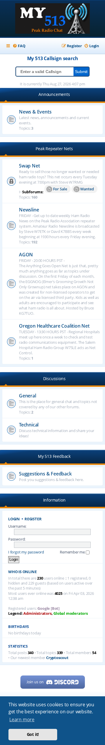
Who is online (22, 571)
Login (14, 519)
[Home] (52, 19)
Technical (28, 424)
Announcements (54, 94)
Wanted (87, 189)
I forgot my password (26, 552)
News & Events (35, 112)
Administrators (37, 613)
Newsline (29, 209)
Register (32, 519)
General (27, 395)
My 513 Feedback (54, 456)
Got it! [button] (33, 734)
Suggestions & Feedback (45, 473)
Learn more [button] (21, 719)
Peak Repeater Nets (54, 148)
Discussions (54, 378)
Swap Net (29, 165)
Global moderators (70, 613)
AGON (26, 254)
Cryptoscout (57, 657)
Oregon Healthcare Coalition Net (54, 326)
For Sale (60, 189)
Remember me (73, 552)
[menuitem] (19, 46)
